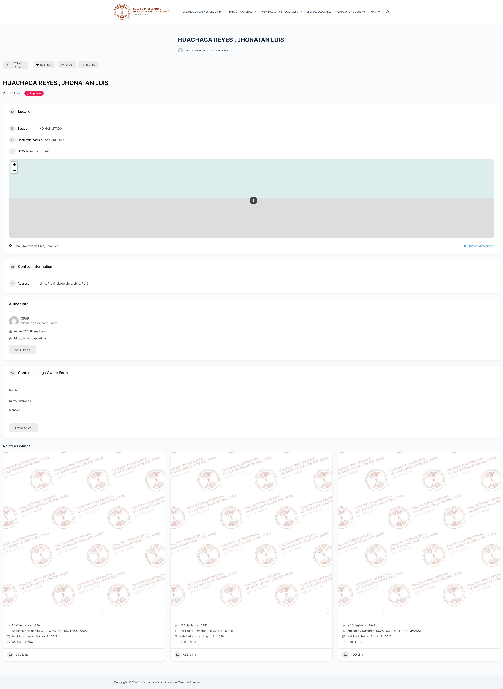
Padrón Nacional (240, 11)
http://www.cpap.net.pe (30, 338)
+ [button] (14, 164)
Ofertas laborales (319, 11)
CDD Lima (222, 50)
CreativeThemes (189, 682)
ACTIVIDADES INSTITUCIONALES (279, 11)
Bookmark (46, 64)
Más (373, 11)
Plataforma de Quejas (351, 11)
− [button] (14, 170)
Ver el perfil (22, 350)
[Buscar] (387, 11)
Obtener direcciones (481, 246)
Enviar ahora (23, 428)
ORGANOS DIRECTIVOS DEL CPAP (201, 11)
